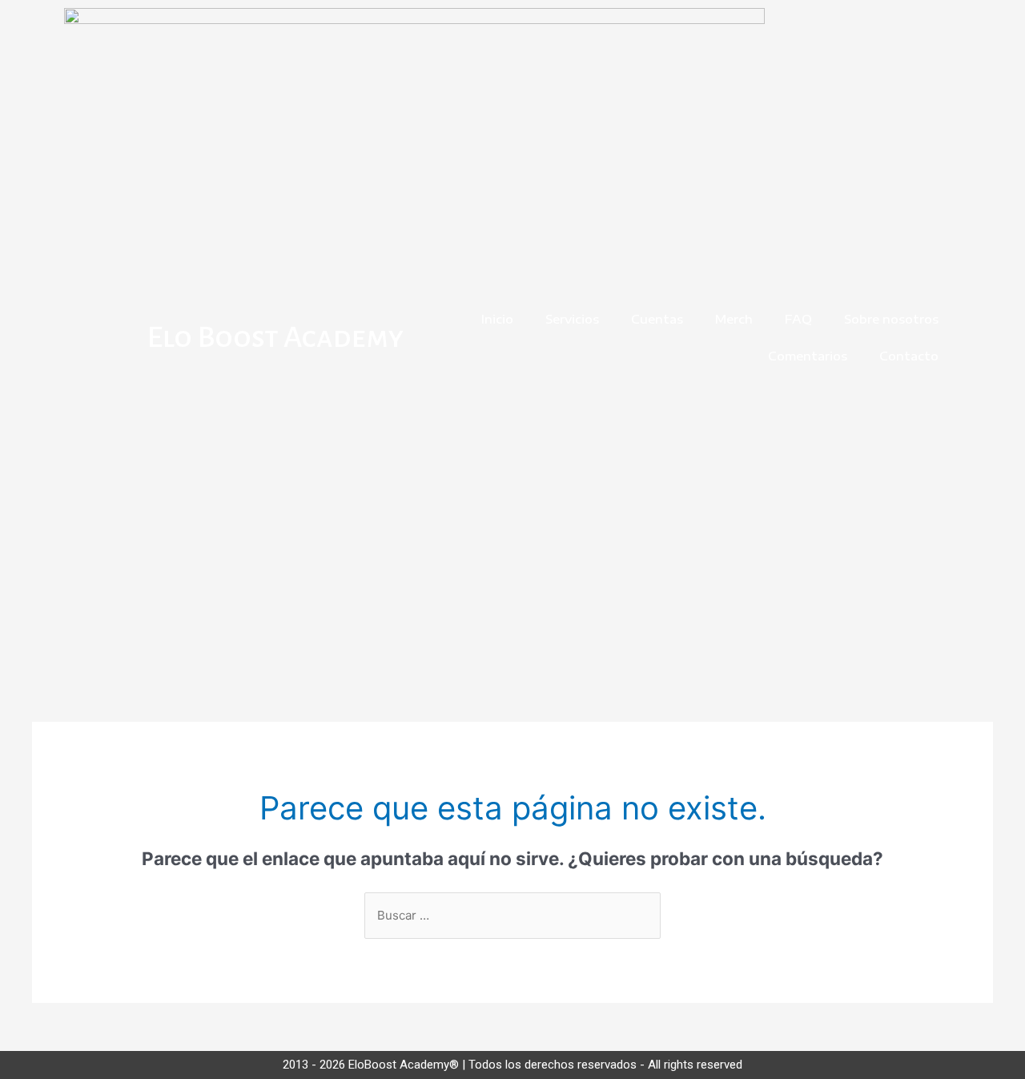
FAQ (798, 319)
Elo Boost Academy (275, 337)
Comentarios (807, 355)
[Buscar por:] (512, 915)
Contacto (909, 355)
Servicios (572, 319)
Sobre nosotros (891, 319)
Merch (734, 319)
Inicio (497, 319)
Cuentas (657, 319)
